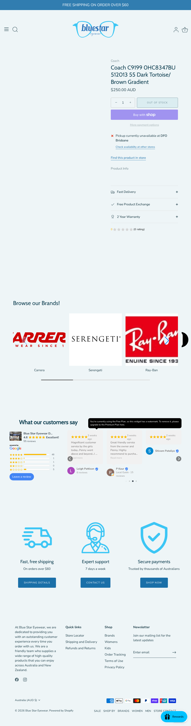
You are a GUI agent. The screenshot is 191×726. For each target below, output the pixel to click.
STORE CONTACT (165, 711)
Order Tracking (115, 654)
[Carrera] (39, 339)
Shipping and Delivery (81, 642)
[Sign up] (174, 652)
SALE (97, 711)
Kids (108, 648)
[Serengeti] (95, 339)
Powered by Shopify (61, 710)
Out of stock (157, 102)
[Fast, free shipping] (37, 538)
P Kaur (120, 469)
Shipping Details (37, 582)
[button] (166, 341)
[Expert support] (95, 538)
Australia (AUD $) (26, 700)
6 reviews (82, 472)
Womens (111, 642)
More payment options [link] (144, 125)
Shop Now (154, 582)
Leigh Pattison (85, 469)
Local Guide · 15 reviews (124, 474)
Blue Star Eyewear (36, 710)
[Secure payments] (154, 538)
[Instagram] (25, 679)
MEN (148, 711)
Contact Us (95, 582)
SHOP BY (109, 711)
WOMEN (137, 711)
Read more (77, 457)
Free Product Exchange (133, 204)
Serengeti (95, 370)
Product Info (120, 168)
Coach (115, 61)
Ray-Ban (151, 370)
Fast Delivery (126, 192)
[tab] (121, 168)
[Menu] (6, 29)
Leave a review (21, 477)
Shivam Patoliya (165, 451)
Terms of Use (114, 661)
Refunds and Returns (80, 648)
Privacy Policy (114, 667)
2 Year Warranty (128, 217)
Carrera (39, 370)
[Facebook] (17, 679)
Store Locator (74, 635)
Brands (110, 635)
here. (122, 424)
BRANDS (123, 711)
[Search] (15, 30)
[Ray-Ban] (152, 339)
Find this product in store (128, 158)
